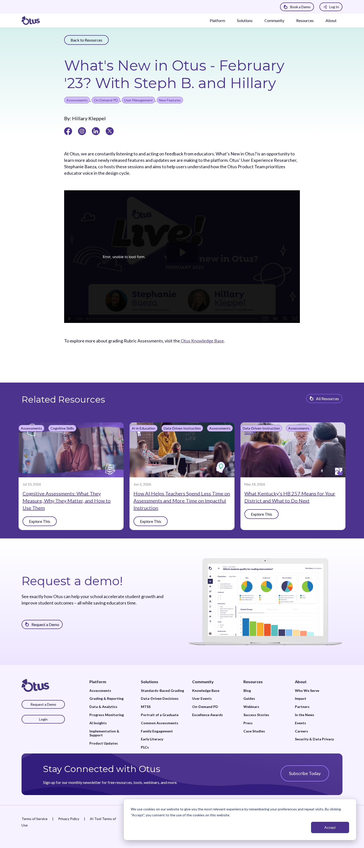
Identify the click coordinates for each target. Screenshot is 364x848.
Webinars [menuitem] (251, 707)
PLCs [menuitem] (145, 747)
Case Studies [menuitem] (254, 731)
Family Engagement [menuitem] (157, 731)
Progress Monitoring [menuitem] (106, 715)
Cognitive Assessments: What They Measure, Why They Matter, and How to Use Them (67, 500)
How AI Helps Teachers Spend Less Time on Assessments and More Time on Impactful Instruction (181, 500)
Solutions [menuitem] (149, 681)
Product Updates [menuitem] (103, 743)
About (331, 20)
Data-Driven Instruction (182, 428)
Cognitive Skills (62, 428)
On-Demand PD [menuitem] (205, 707)
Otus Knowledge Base (202, 340)
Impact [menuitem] (300, 699)
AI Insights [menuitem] (98, 723)
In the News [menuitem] (304, 715)
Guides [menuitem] (249, 699)
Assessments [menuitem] (100, 691)
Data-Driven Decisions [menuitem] (160, 699)
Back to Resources (86, 40)
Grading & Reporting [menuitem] (106, 699)
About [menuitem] (301, 681)
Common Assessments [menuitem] (159, 723)
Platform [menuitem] (97, 681)
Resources (305, 20)
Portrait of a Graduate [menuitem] (160, 715)
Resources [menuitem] (253, 681)
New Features (170, 100)
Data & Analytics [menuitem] (103, 707)
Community (274, 20)
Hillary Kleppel (88, 118)
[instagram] (82, 130)
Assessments (77, 100)
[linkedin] (96, 130)
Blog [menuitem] (247, 691)
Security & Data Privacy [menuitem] (314, 739)
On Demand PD (106, 100)
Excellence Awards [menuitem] (207, 715)
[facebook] (68, 130)
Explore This (39, 521)
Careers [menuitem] (301, 731)
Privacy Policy (68, 819)
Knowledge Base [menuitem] (205, 691)
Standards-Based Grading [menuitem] (162, 691)
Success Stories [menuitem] (256, 715)
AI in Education (143, 428)
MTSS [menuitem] (146, 707)
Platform (217, 20)
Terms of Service (35, 819)
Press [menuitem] (248, 723)
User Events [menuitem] (202, 699)
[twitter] (110, 130)
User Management (138, 100)
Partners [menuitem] (302, 707)
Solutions (245, 20)
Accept (330, 827)
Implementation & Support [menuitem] (104, 733)
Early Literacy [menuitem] (152, 739)
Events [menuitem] (300, 723)
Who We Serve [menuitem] (307, 691)
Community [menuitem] (203, 681)
